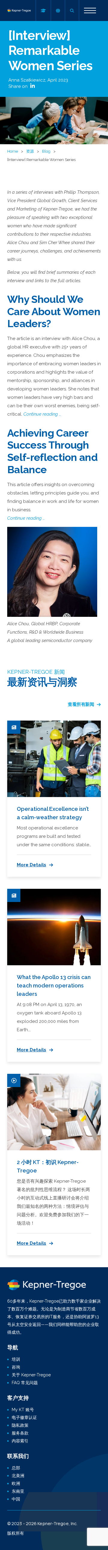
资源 (30, 151)
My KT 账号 (23, 1409)
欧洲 (16, 1483)
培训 (16, 1359)
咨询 (16, 1367)
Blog (46, 151)
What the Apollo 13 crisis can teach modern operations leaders (54, 985)
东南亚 (18, 1491)
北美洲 (18, 1475)
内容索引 (20, 1440)
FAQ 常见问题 (25, 1382)
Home (12, 151)
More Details (31, 865)
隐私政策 (20, 1425)
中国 (16, 1499)
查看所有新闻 (81, 704)
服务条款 (20, 1433)
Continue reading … (42, 414)
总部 (16, 1467)
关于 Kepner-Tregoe (31, 1374)
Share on (18, 86)
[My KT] (43, 10)
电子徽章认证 (24, 1417)
